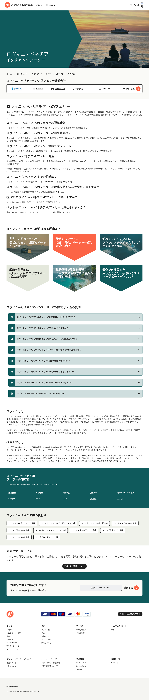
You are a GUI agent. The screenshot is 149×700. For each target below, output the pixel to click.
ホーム (9, 74)
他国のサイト (11, 663)
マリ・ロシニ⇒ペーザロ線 (96, 523)
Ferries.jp (114, 663)
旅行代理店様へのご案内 (50, 666)
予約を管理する (82, 630)
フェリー (44, 633)
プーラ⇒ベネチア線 (20, 530)
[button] (75, 317)
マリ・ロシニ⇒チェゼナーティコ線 (60, 523)
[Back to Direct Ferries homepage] (19, 5)
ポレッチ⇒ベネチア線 (126, 523)
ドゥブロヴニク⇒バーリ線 (23, 523)
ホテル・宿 (45, 630)
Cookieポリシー (82, 663)
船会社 (9, 636)
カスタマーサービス (14, 633)
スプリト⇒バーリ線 (114, 530)
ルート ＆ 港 (11, 639)
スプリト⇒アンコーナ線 (85, 530)
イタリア (35, 74)
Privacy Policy (81, 666)
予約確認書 (80, 633)
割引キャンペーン (13, 646)
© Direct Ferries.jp (12, 686)
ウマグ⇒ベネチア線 (20, 537)
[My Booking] (131, 5)
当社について (11, 666)
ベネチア (47, 74)
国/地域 (9, 630)
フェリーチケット (13, 649)
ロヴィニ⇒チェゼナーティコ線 (52, 530)
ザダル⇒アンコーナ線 (48, 537)
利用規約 (79, 669)
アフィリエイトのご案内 (50, 663)
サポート (114, 630)
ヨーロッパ (22, 74)
